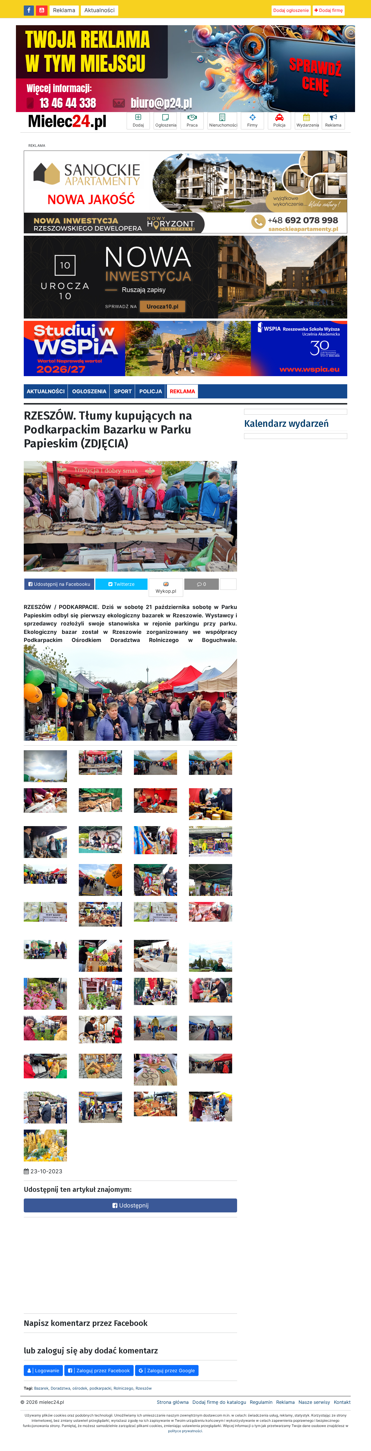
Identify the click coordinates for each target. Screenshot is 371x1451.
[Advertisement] (75, 1264)
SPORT (123, 391)
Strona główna (173, 1402)
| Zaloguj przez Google (169, 1370)
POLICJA (150, 391)
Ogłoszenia (166, 124)
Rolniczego (123, 1388)
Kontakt (342, 1402)
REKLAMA (182, 391)
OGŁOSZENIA (89, 391)
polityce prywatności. (185, 1431)
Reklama (64, 10)
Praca (192, 124)
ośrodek (79, 1388)
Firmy (252, 124)
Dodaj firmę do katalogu (219, 1402)
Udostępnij (133, 1205)
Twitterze (123, 584)
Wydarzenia (307, 124)
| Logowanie (45, 1370)
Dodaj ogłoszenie (291, 10)
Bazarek (41, 1388)
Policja (279, 124)
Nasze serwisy (314, 1402)
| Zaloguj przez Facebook (101, 1370)
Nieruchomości (223, 124)
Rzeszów (144, 1388)
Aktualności (99, 10)
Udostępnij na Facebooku (61, 584)
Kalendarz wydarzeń (286, 423)
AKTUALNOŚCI (46, 391)
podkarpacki (100, 1388)
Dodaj (138, 124)
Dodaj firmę (330, 10)
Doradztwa (60, 1388)
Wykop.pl (166, 591)
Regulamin (261, 1402)
